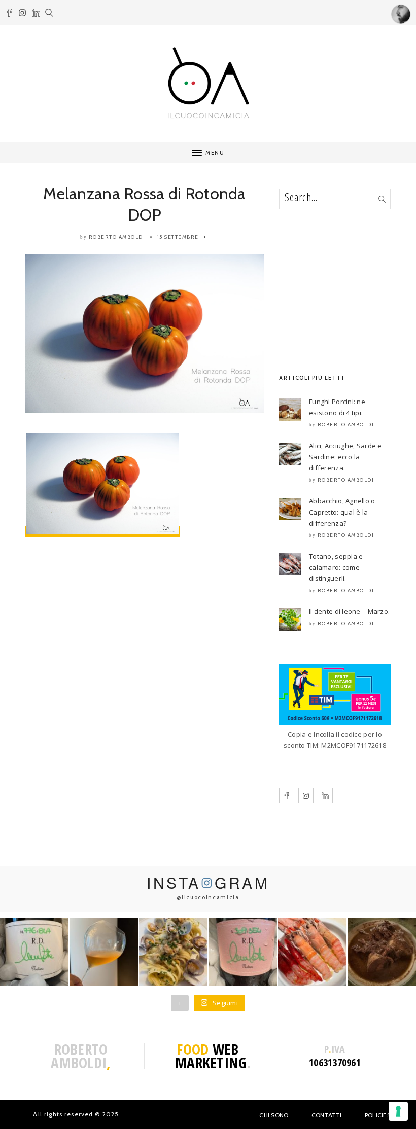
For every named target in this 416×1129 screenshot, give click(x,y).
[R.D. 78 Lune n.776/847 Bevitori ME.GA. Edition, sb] (104, 952)
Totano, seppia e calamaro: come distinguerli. (336, 567)
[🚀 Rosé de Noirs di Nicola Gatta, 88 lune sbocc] (243, 952)
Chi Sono (273, 1115)
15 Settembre (178, 237)
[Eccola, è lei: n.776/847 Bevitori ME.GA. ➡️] (34, 952)
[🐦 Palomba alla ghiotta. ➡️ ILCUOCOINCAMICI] (382, 952)
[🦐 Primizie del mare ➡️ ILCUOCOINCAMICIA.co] (312, 952)
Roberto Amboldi (117, 237)
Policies (378, 1115)
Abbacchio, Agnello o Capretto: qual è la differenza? (342, 512)
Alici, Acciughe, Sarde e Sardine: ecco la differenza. (345, 456)
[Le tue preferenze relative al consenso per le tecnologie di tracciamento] (398, 1111)
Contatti (326, 1115)
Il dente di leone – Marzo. (349, 611)
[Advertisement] (144, 672)
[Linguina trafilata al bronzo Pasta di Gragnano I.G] (173, 952)
